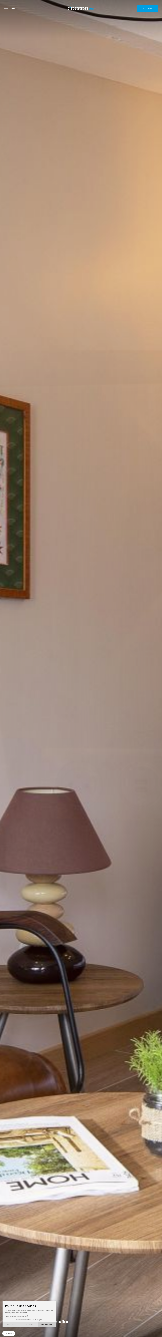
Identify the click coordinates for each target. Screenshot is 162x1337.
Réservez (147, 8)
